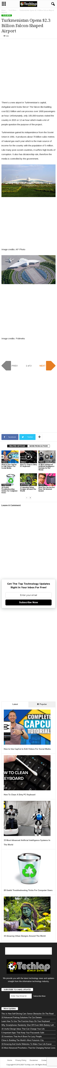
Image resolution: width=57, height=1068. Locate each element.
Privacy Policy (20, 1060)
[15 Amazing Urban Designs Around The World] (28, 479)
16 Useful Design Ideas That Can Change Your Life (23, 1029)
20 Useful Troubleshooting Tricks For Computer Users (9, 490)
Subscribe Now (28, 602)
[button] (52, 4)
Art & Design (25, 485)
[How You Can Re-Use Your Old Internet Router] (47, 479)
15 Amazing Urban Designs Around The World (28, 489)
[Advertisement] (28, 70)
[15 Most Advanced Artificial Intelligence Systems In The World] (47, 456)
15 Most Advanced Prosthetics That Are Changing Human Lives (28, 1048)
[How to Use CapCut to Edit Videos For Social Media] (10, 456)
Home (3, 10)
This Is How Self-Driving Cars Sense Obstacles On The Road (27, 1014)
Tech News (12, 10)
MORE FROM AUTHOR (39, 446)
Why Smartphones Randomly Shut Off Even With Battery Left (27, 1025)
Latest (15, 704)
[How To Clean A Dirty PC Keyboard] (28, 456)
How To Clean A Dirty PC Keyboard (28, 465)
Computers (6, 485)
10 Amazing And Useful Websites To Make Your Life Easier (26, 1044)
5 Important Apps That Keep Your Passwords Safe (22, 1033)
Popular (43, 704)
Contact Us (45, 1060)
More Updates (10, 1008)
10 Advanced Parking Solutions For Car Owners (21, 1017)
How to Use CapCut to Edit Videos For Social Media (9, 466)
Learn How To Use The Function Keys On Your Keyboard (25, 1021)
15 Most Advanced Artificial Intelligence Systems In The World (46, 467)
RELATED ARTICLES (17, 446)
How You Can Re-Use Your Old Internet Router (46, 489)
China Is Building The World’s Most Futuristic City (22, 1040)
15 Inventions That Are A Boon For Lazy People (21, 1036)
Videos (4, 462)
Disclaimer (34, 1060)
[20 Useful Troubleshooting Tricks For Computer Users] (10, 479)
